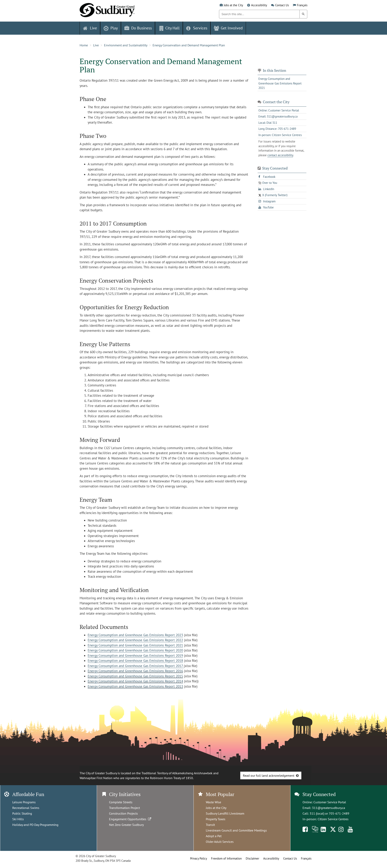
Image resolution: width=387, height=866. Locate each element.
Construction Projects (123, 813)
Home (84, 45)
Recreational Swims (25, 808)
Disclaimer (252, 858)
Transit (210, 825)
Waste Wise (213, 802)
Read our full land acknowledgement (268, 775)
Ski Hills (18, 819)
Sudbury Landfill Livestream (225, 813)
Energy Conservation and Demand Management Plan (189, 45)
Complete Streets (120, 802)
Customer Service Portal (329, 802)
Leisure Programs (24, 802)
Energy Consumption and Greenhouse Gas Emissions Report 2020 (135, 650)
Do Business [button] (141, 28)
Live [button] (93, 28)
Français (302, 5)
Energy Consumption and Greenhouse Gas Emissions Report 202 (134, 635)
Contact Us (282, 5)
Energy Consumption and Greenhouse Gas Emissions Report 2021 (135, 645)
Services (200, 28)
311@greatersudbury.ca (328, 808)
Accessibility (259, 5)
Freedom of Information (226, 858)
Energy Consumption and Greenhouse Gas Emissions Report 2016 (135, 671)
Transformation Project (124, 808)
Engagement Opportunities (128, 819)
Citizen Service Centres (333, 819)
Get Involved (232, 28)
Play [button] (114, 28)
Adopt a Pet (214, 836)
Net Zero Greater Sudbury (126, 825)
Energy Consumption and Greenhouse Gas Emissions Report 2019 (135, 655)
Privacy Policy (198, 858)
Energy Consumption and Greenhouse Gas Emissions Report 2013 (135, 686)
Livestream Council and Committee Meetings (236, 830)
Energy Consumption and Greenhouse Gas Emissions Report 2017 (136, 666)
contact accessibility (280, 155)
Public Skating (22, 813)
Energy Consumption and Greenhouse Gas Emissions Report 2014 (135, 681)
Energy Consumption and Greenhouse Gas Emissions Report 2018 (135, 660)
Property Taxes (215, 819)
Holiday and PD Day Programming (35, 825)
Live (96, 45)
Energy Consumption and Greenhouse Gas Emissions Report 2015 (135, 676)
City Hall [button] (172, 28)
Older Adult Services (220, 842)
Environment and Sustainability (125, 45)
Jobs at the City (233, 5)
